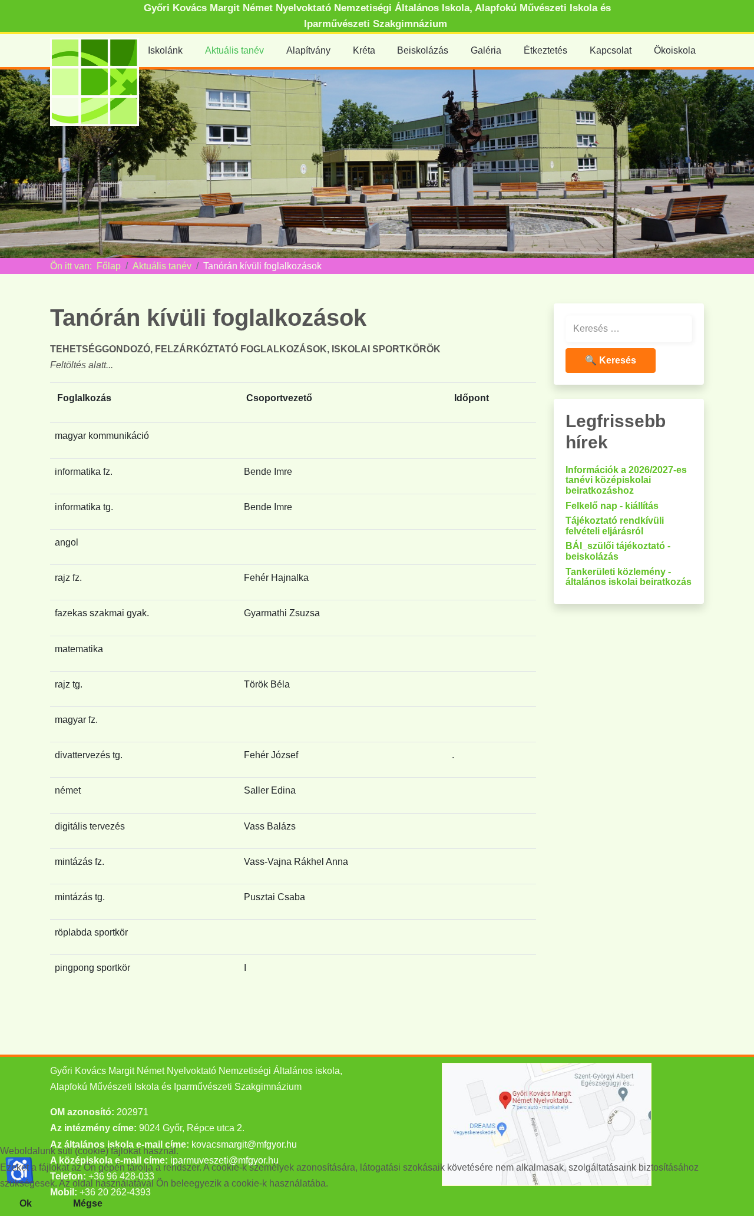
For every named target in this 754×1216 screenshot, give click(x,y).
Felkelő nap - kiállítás (612, 506)
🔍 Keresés (610, 360)
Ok (25, 1203)
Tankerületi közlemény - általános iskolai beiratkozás (629, 577)
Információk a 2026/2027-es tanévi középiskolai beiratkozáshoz (626, 480)
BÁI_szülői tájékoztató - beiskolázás (618, 551)
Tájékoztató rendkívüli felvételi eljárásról (615, 526)
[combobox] (629, 328)
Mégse (87, 1203)
